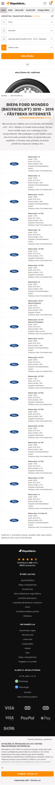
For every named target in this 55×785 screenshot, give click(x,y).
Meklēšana (27, 56)
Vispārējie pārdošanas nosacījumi (27, 602)
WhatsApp (23, 681)
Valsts (27, 607)
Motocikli (19, 10)
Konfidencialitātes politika (27, 611)
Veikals (27, 648)
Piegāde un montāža (28, 661)
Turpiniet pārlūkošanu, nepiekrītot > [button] (39, 739)
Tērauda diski (27, 634)
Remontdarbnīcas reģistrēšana (27, 593)
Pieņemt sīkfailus (27, 774)
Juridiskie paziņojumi (27, 598)
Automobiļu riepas (27, 630)
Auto (3, 10)
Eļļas (28, 652)
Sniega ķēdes (43, 10)
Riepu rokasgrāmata (27, 584)
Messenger (24, 687)
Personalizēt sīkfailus (27, 780)
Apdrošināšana (27, 580)
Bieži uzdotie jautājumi (28, 696)
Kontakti (27, 692)
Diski (10, 10)
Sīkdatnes (27, 616)
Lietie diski (27, 639)
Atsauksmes (27, 589)
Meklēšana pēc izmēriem (27, 72)
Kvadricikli (30, 10)
